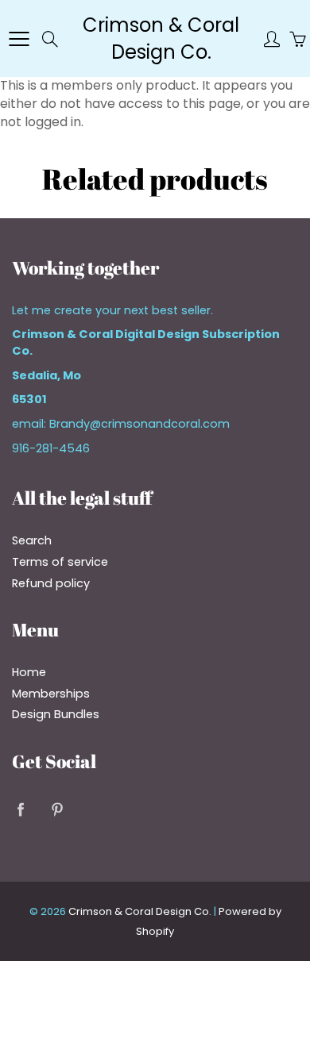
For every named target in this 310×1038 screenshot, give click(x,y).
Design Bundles (55, 714)
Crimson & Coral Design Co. (161, 38)
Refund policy (51, 583)
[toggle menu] (19, 39)
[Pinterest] (57, 810)
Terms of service (60, 562)
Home (29, 672)
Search (32, 540)
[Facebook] (20, 810)
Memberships (51, 694)
